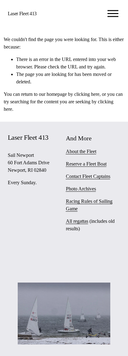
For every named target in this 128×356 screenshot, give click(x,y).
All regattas (77, 221)
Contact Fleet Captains (88, 176)
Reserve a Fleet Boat (86, 163)
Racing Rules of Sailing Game (89, 205)
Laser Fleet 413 (22, 13)
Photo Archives (81, 188)
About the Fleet (81, 151)
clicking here (86, 94)
